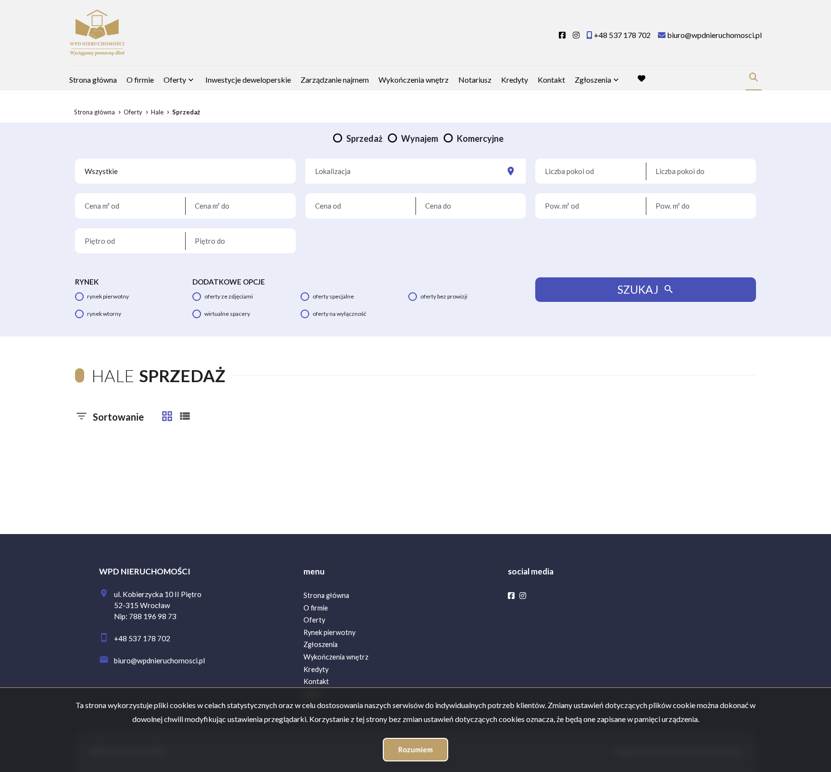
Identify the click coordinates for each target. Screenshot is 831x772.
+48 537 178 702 (142, 638)
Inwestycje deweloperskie (248, 79)
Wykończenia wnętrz (413, 79)
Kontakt (551, 79)
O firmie (140, 79)
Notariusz (474, 79)
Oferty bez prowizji (443, 296)
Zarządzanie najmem (335, 79)
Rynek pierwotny (108, 296)
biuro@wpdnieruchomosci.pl (159, 660)
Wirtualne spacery (227, 313)
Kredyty (514, 79)
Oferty (175, 79)
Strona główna (93, 79)
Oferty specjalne (333, 296)
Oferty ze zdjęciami (228, 296)
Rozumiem (415, 749)
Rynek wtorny (104, 313)
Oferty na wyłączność (339, 313)
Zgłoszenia (320, 644)
